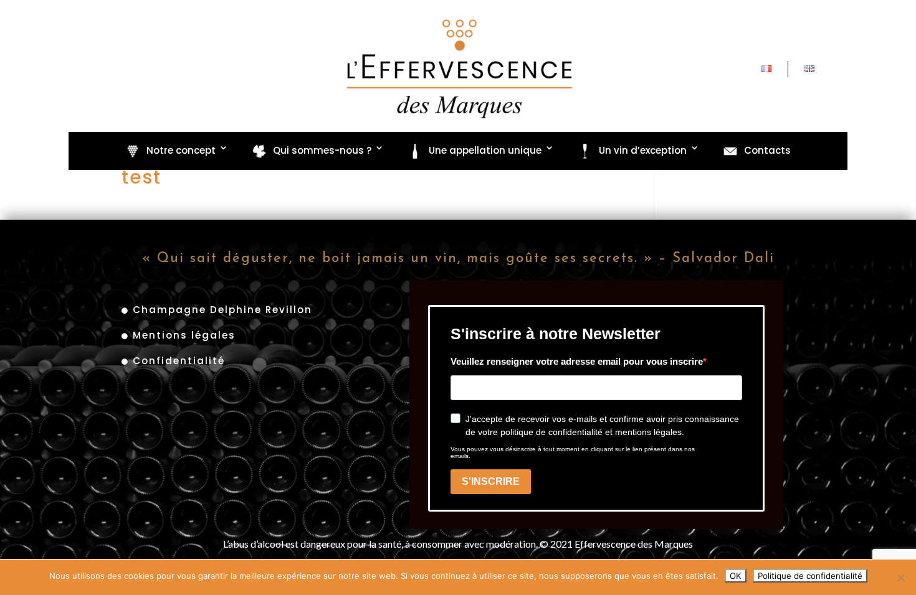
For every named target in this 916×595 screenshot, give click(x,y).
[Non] (900, 577)
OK (736, 576)
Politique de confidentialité (810, 576)
